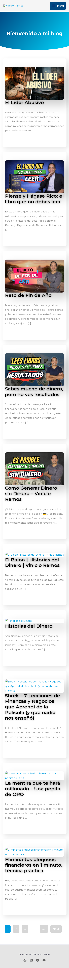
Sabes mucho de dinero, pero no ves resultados (34, 391)
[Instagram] (31, 960)
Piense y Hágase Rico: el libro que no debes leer (34, 198)
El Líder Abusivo (24, 102)
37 (44, 929)
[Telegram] (37, 960)
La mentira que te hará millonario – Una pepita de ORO (32, 788)
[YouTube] (44, 960)
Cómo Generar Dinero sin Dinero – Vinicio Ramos (31, 493)
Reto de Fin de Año (28, 295)
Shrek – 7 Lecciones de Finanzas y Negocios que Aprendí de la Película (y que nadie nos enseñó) (32, 707)
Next (56, 929)
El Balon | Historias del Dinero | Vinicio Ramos (32, 562)
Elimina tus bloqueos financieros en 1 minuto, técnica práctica (33, 865)
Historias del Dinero (28, 626)
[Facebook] (24, 960)
